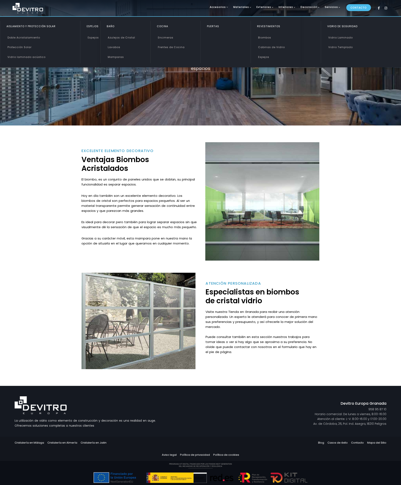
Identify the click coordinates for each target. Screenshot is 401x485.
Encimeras (165, 37)
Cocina (162, 26)
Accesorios (218, 7)
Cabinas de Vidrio (271, 47)
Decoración (309, 7)
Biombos (264, 37)
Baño (110, 26)
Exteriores (263, 7)
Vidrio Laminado (340, 37)
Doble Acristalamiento (24, 37)
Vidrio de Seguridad (342, 26)
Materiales (241, 7)
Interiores (286, 7)
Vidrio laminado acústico (27, 57)
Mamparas (116, 57)
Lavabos (114, 47)
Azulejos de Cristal (121, 37)
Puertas (213, 26)
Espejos (93, 37)
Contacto (358, 7)
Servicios (331, 7)
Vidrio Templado (340, 47)
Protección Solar (20, 47)
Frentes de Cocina (171, 47)
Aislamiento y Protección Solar (31, 26)
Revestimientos (268, 26)
